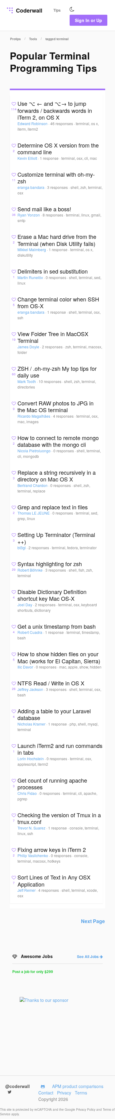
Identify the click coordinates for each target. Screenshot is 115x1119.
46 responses (62, 123)
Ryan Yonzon (29, 214)
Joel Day (25, 604)
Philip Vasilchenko (33, 855)
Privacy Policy (86, 1109)
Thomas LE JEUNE (34, 512)
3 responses (58, 187)
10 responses (50, 381)
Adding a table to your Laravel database (54, 714)
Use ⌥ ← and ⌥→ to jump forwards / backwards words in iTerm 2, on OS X (54, 110)
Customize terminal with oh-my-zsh (56, 177)
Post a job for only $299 (32, 971)
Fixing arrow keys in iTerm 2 (51, 849)
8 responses (53, 214)
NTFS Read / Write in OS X (50, 683)
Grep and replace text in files (52, 507)
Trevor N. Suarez (31, 827)
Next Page (93, 921)
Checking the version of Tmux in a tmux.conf (59, 818)
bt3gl (22, 547)
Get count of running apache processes (52, 783)
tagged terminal (57, 39)
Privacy (64, 1093)
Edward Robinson (32, 123)
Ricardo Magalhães (34, 416)
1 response (49, 158)
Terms (81, 1093)
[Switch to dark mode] (72, 9)
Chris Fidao (27, 793)
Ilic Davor (25, 666)
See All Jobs (88, 956)
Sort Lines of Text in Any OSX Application (53, 880)
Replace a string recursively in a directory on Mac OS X (56, 475)
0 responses (56, 277)
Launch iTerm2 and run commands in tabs (59, 749)
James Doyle (28, 346)
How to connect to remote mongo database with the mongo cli (58, 441)
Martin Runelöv (30, 277)
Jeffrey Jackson (30, 689)
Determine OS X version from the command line (58, 148)
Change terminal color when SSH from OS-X (58, 302)
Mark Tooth (27, 381)
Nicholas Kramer (31, 723)
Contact (45, 1093)
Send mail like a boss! (44, 209)
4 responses (64, 416)
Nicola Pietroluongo (34, 450)
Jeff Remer (26, 890)
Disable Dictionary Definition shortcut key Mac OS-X (51, 595)
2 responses (52, 346)
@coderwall (17, 1086)
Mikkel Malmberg (32, 249)
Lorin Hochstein (31, 758)
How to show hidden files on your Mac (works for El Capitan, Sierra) (58, 657)
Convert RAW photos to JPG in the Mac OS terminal (55, 406)
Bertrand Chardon (32, 485)
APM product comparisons (77, 1086)
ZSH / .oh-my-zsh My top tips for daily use (57, 371)
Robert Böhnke (30, 570)
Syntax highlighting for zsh (49, 564)
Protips (15, 39)
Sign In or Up (88, 20)
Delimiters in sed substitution (52, 271)
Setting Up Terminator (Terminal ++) (56, 538)
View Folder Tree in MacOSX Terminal (52, 337)
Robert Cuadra (30, 632)
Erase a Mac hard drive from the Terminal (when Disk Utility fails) (56, 239)
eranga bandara (31, 187)
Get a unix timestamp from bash (56, 626)
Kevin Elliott (27, 158)
